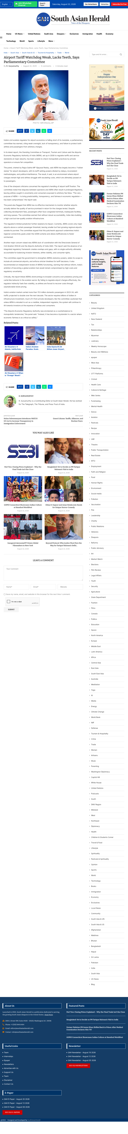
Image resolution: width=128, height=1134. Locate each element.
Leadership (95, 515)
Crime (93, 739)
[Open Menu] (1, 37)
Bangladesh (96, 946)
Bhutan (94, 941)
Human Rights (96, 483)
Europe (94, 641)
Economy (109, 34)
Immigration (87, 34)
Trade (93, 744)
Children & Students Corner (102, 837)
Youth (93, 581)
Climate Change (97, 712)
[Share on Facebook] (26, 131)
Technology (11, 41)
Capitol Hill (95, 777)
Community (95, 913)
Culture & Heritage (98, 390)
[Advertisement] (16, 19)
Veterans (94, 532)
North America (97, 635)
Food (93, 477)
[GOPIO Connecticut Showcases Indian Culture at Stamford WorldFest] (23, 489)
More (50, 41)
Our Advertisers (91, 4)
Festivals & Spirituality (100, 859)
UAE (92, 439)
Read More (49, 1015)
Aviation (94, 417)
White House (96, 783)
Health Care (96, 385)
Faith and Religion (98, 472)
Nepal (93, 952)
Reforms (94, 543)
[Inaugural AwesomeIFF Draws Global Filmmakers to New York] (23, 527)
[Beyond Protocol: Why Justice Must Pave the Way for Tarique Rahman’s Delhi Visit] (64, 527)
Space (93, 630)
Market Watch (96, 559)
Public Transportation (99, 450)
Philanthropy (96, 368)
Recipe (94, 428)
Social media (96, 493)
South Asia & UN (97, 919)
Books (93, 886)
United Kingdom (97, 308)
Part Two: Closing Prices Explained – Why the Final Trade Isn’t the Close (115, 162)
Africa (93, 657)
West (93, 815)
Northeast (95, 821)
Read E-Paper (43, 4)
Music (93, 761)
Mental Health (96, 406)
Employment (96, 466)
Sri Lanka (95, 957)
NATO (93, 314)
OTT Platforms (97, 373)
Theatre (94, 445)
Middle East (96, 646)
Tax (92, 325)
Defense (94, 728)
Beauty (94, 303)
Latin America (96, 652)
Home (8, 34)
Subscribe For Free (119, 4)
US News (19, 34)
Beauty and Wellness (99, 352)
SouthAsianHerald (34, 1120)
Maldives (94, 935)
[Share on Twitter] (32, 131)
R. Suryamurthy (12, 66)
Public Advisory (97, 548)
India (93, 968)
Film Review (96, 570)
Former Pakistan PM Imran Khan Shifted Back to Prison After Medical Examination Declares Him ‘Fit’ (115, 198)
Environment (96, 488)
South (93, 799)
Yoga (93, 690)
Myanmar (95, 335)
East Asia (94, 668)
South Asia (48, 34)
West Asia (95, 363)
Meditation (95, 684)
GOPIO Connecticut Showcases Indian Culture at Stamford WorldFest (115, 217)
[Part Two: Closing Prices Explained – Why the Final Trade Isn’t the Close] (23, 451)
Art (92, 553)
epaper (94, 357)
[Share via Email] (49, 131)
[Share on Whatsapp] (44, 131)
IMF (92, 723)
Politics (94, 619)
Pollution (94, 499)
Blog (93, 984)
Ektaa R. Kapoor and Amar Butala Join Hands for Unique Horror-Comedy (115, 235)
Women (94, 750)
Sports (31, 41)
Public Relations (97, 526)
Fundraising (96, 401)
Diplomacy (95, 826)
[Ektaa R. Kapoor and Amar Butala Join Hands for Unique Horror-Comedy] (64, 489)
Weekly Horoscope (98, 346)
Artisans (94, 755)
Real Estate (95, 455)
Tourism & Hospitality (99, 733)
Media (93, 701)
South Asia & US (97, 924)
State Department (98, 597)
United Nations (34, 34)
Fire (92, 510)
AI (92, 695)
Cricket (94, 379)
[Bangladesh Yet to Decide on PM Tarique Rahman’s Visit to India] (64, 451)
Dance (93, 412)
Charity (94, 521)
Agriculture (95, 592)
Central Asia (96, 663)
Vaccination (95, 504)
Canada (94, 613)
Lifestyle (41, 41)
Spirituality (95, 853)
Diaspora (60, 34)
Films (93, 608)
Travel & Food (96, 843)
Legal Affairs (96, 575)
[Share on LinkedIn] (38, 131)
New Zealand (96, 319)
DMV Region (96, 804)
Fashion (94, 603)
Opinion (94, 864)
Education (95, 624)
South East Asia (97, 673)
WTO (93, 461)
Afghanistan (96, 930)
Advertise (104, 4)
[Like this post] (21, 131)
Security (94, 586)
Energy (94, 706)
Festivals (94, 423)
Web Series (95, 395)
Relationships (96, 330)
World (22, 41)
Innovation (95, 433)
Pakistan (94, 963)
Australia (94, 679)
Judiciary (95, 341)
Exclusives (74, 34)
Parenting (95, 766)
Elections (94, 564)
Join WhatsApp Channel (24, 4)
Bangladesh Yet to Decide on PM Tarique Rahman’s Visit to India (114, 179)
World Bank (95, 717)
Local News (96, 908)
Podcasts (95, 793)
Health (99, 34)
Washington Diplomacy (100, 772)
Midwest (94, 810)
